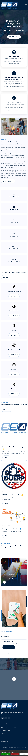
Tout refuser (15, 754)
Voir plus (13, 296)
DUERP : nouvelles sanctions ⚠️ (12, 495)
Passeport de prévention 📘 (11, 529)
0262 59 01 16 (6, 739)
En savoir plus (7, 181)
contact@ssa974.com (8, 746)
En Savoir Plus (13, 34)
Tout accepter (5, 754)
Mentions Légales (5, 729)
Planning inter (7, 653)
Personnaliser (23, 754)
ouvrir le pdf (8, 647)
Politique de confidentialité (8, 726)
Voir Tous (5, 553)
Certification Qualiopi (9, 641)
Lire (6, 457)
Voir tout (5, 277)
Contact (3, 732)
